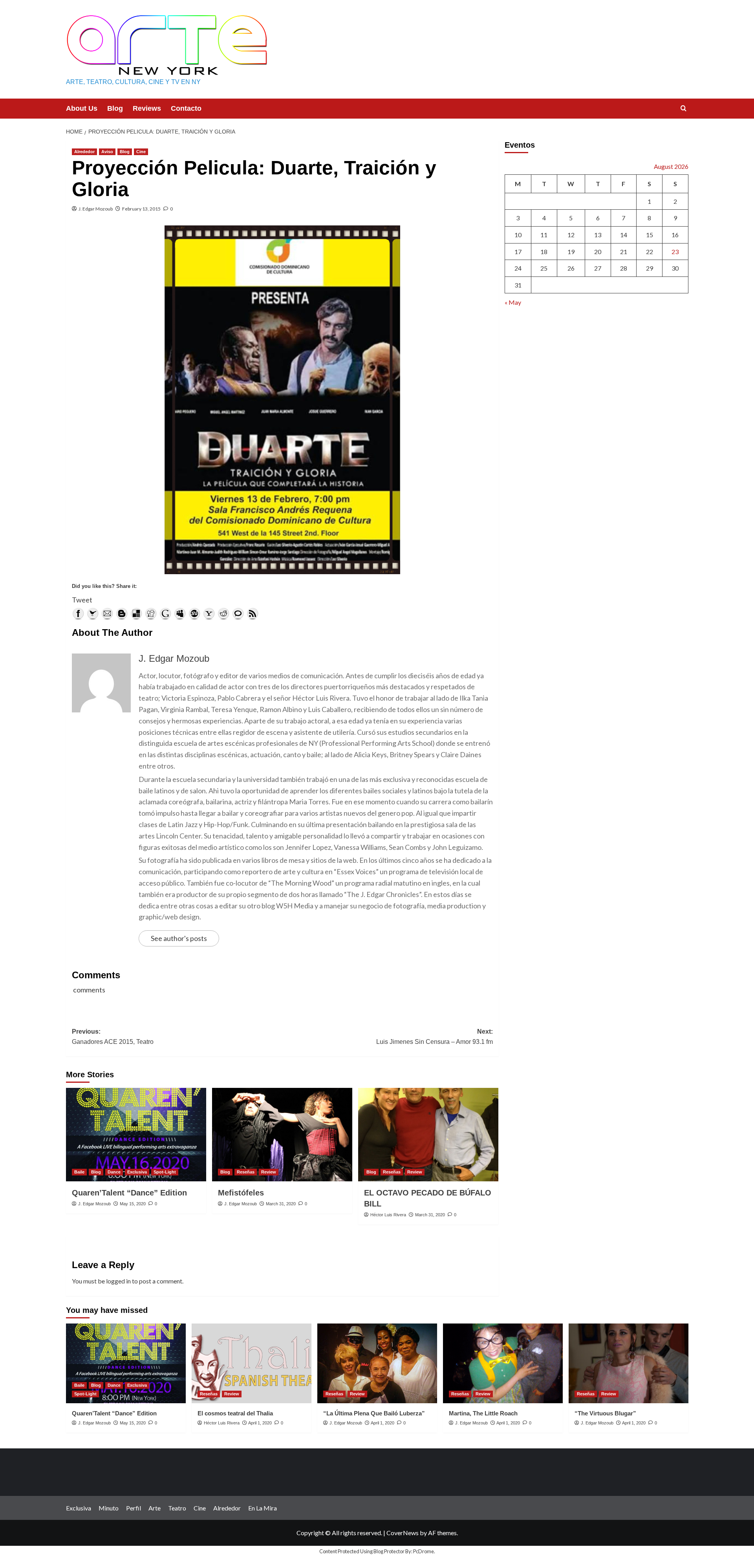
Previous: (113, 1036)
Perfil (133, 1508)
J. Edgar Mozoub (96, 209)
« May (513, 302)
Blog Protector (388, 1551)
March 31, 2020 (281, 1203)
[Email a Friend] (107, 613)
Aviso (107, 151)
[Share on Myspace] (180, 613)
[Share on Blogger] (121, 613)
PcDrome (423, 1551)
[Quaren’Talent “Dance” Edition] (136, 1134)
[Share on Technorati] (238, 613)
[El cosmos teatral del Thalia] (251, 1363)
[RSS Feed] (252, 613)
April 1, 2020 (260, 1423)
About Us (81, 108)
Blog (115, 108)
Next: (434, 1036)
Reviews (147, 108)
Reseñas (245, 1172)
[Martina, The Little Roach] (503, 1363)
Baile (79, 1172)
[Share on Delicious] (136, 613)
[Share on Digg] (151, 613)
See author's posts (179, 938)
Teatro (177, 1508)
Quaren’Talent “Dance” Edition (129, 1192)
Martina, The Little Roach (483, 1413)
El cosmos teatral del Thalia (235, 1413)
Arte (154, 1508)
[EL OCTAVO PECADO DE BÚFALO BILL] (428, 1134)
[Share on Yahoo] (209, 613)
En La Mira (262, 1508)
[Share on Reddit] (223, 613)
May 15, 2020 (133, 1203)
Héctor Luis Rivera (388, 1214)
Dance (114, 1172)
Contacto (186, 108)
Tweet (82, 599)
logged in (118, 1281)
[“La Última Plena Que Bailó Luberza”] (377, 1363)
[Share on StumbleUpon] (194, 613)
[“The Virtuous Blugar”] (628, 1363)
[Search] (683, 108)
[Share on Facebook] (78, 613)
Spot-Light (165, 1172)
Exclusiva (137, 1172)
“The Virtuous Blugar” (605, 1413)
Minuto (109, 1508)
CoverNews (402, 1532)
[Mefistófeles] (282, 1134)
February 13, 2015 (141, 209)
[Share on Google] (165, 613)
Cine (141, 151)
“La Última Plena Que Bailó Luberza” (374, 1413)
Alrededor (84, 151)
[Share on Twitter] (92, 613)
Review (268, 1172)
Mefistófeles (241, 1192)
